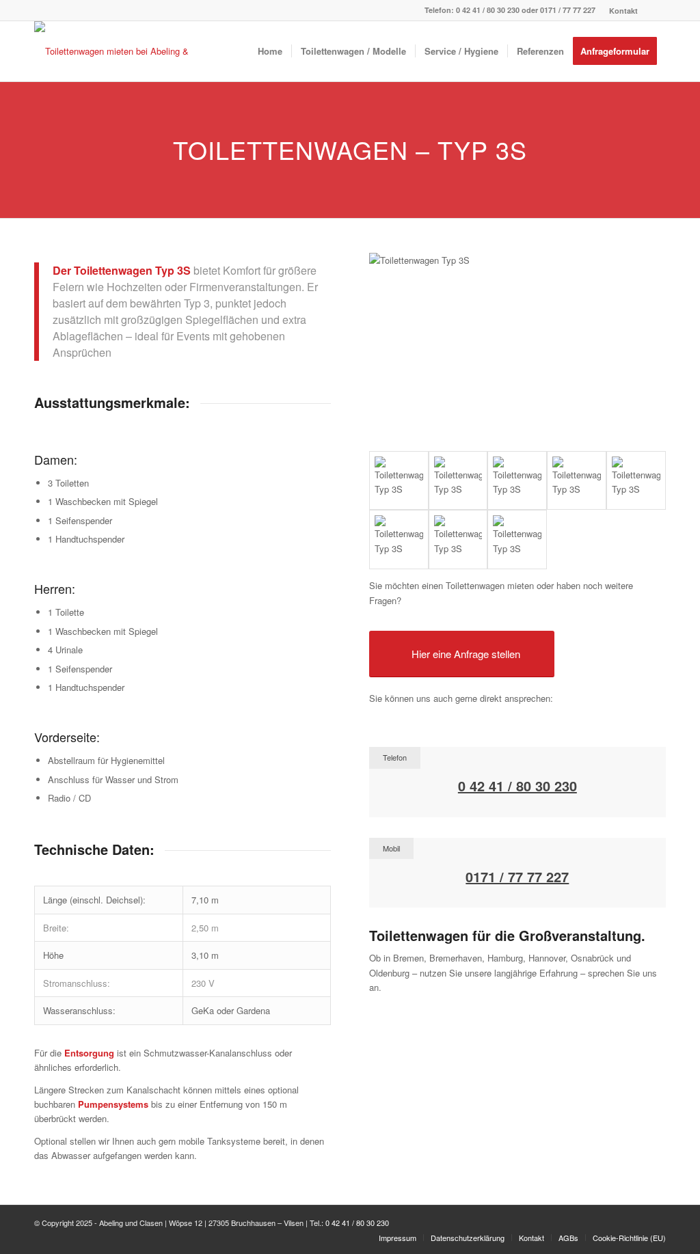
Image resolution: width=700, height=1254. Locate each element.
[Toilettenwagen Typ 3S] (399, 480)
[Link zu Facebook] (655, 10)
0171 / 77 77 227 (567, 10)
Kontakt (623, 10)
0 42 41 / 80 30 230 (488, 10)
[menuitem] (620, 10)
